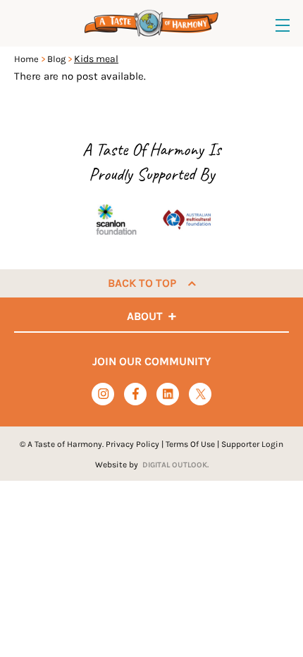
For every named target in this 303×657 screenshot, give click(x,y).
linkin (168, 394)
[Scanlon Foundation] (116, 219)
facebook (136, 394)
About (145, 316)
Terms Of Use (190, 444)
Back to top (142, 283)
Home (26, 59)
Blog (56, 59)
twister (200, 394)
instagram (103, 394)
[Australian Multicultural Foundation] (187, 219)
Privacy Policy (132, 444)
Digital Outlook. (175, 464)
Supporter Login (252, 444)
